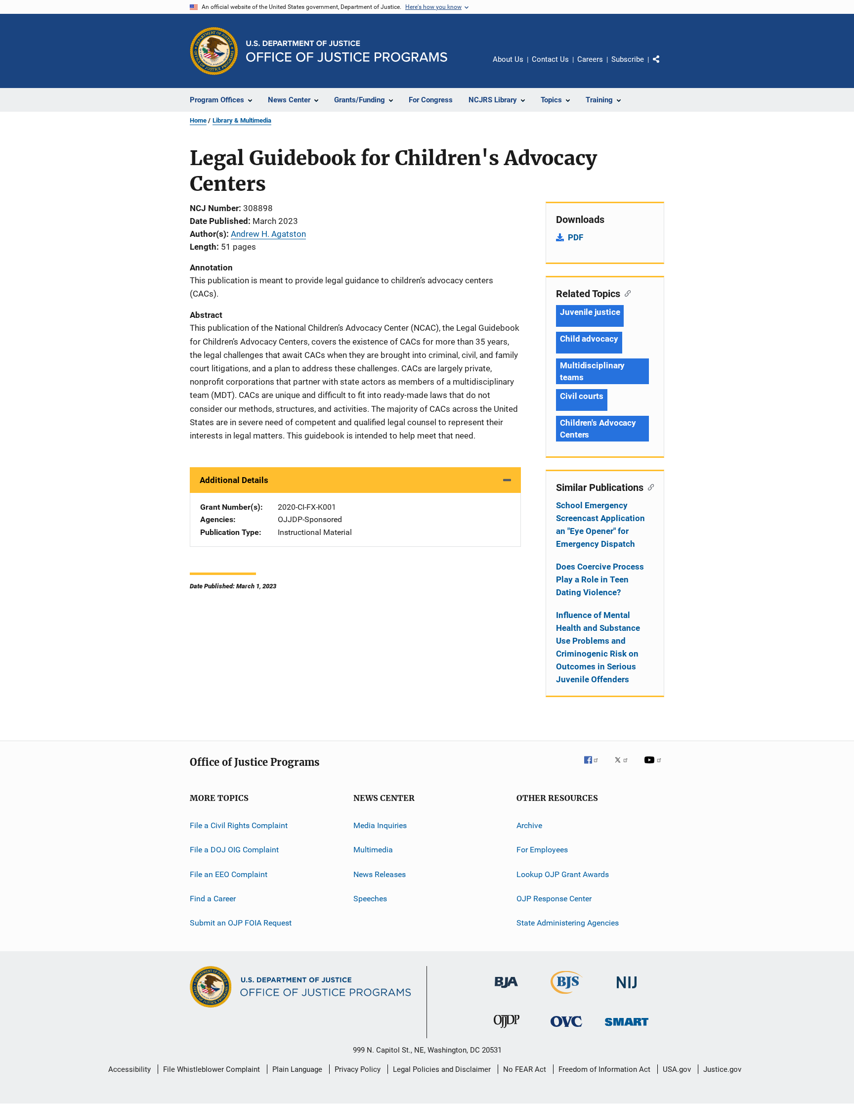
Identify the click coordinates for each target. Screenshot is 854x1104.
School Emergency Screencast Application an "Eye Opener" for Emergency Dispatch (600, 524)
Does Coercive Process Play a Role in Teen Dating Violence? (600, 579)
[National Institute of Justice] (627, 990)
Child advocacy (589, 339)
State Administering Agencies (567, 922)
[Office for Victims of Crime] (566, 1028)
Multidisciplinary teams (592, 371)
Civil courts (581, 396)
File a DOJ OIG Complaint (234, 849)
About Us (508, 59)
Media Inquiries (380, 825)
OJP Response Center (554, 898)
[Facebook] (595, 767)
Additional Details (234, 480)
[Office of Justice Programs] (214, 51)
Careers (590, 59)
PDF (575, 237)
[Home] (346, 51)
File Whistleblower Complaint (211, 1069)
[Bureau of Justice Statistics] (567, 995)
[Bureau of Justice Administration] (506, 989)
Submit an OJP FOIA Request (241, 922)
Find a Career (213, 898)
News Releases (379, 874)
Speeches (370, 898)
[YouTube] (654, 767)
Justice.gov (722, 1069)
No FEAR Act (524, 1069)
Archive (529, 825)
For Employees (542, 849)
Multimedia (373, 849)
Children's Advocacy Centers (598, 429)
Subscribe (627, 59)
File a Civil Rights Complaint (239, 825)
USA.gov (677, 1069)
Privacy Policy (358, 1069)
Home (198, 120)
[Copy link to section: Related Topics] (625, 293)
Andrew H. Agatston (268, 234)
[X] (625, 767)
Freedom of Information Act (604, 1069)
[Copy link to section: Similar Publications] (648, 486)
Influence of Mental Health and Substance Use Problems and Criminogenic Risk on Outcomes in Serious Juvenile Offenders (598, 647)
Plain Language (297, 1069)
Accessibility (129, 1069)
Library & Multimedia (242, 120)
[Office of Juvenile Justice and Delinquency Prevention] (506, 1029)
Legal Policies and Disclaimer (442, 1069)
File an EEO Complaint (228, 874)
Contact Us (550, 59)
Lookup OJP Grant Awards (562, 874)
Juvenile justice (590, 312)
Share (664, 66)
